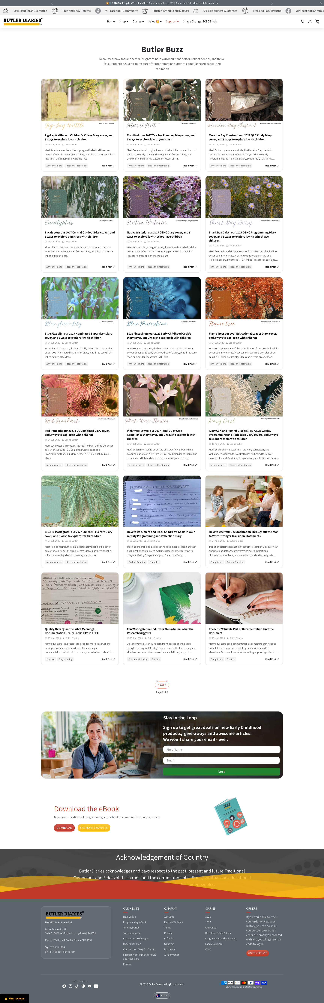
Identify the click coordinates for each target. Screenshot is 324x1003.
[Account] (310, 21)
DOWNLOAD (64, 828)
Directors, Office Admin (218, 933)
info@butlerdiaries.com (62, 951)
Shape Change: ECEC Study (200, 21)
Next (221, 771)
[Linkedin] (96, 985)
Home (111, 21)
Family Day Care (213, 944)
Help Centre (129, 916)
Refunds (168, 938)
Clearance (210, 927)
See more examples (94, 828)
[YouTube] (89, 985)
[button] (302, 21)
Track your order (132, 933)
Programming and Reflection (220, 938)
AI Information (171, 954)
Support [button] (171, 21)
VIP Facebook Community (109, 11)
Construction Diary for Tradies (139, 949)
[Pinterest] (83, 985)
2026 (208, 916)
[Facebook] (64, 985)
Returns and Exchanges (135, 938)
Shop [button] (122, 21)
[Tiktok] (77, 985)
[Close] (321, 3)
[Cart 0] (317, 22)
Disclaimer (170, 949)
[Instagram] (70, 985)
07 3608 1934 (57, 947)
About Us (169, 916)
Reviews (127, 964)
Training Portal (131, 927)
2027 (208, 922)
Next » (162, 685)
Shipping (169, 944)
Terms (167, 927)
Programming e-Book (134, 922)
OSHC (208, 949)
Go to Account (257, 953)
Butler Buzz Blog (132, 944)
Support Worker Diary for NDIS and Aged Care (139, 956)
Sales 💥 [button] (153, 21)
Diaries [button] (137, 21)
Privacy (168, 933)
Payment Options (173, 922)
